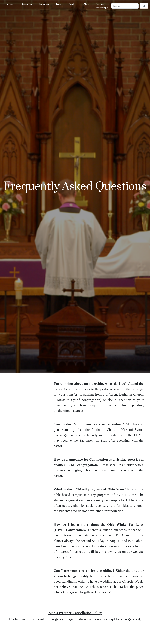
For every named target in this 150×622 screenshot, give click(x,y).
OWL (72, 4)
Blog (58, 4)
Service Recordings (102, 6)
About (10, 4)
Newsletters (44, 4)
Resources (27, 4)
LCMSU (86, 4)
